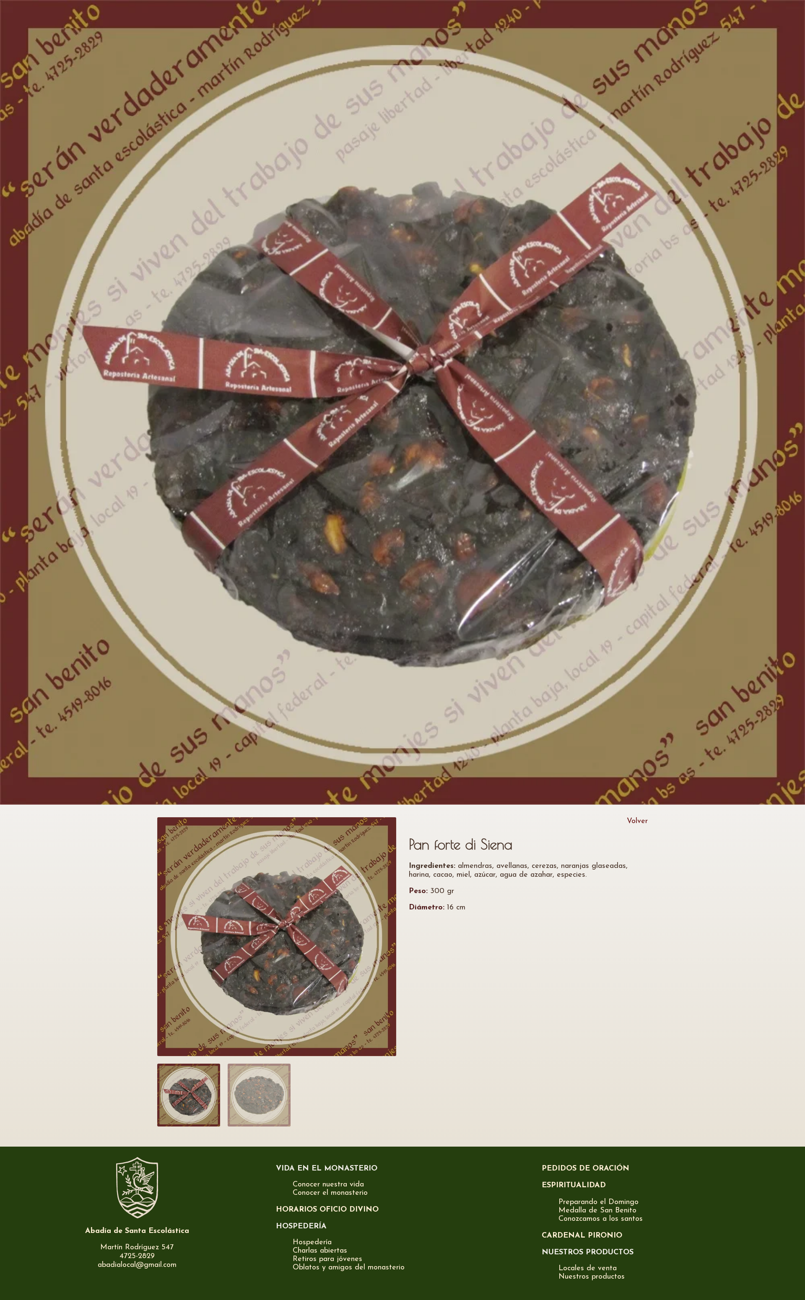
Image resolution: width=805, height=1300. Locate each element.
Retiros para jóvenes (327, 1259)
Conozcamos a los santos (600, 1219)
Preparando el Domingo (598, 1202)
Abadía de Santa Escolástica (137, 1231)
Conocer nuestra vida (328, 1185)
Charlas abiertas (320, 1251)
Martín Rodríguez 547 (137, 1247)
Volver (637, 821)
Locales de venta (587, 1268)
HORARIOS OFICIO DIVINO (327, 1210)
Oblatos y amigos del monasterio (349, 1268)
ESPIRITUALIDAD (574, 1185)
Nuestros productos (591, 1277)
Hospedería (312, 1242)
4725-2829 (137, 1256)
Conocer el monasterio (330, 1193)
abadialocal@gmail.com (137, 1265)
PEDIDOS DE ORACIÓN (585, 1169)
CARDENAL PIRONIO (582, 1236)
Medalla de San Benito (597, 1211)
